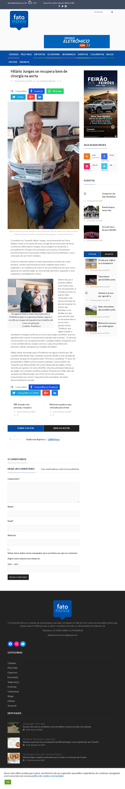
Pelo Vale (26, 54)
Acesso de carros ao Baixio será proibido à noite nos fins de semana (57, 726)
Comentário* (14, 479)
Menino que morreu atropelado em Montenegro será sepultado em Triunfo (61, 742)
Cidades (13, 54)
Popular (92, 254)
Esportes (39, 54)
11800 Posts (54, 439)
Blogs (109, 54)
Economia (54, 54)
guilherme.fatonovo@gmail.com (62, 635)
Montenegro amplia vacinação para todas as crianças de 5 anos (55, 757)
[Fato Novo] (19, 20)
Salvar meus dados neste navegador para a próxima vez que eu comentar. (43, 553)
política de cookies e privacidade (47, 776)
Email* (10, 521)
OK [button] (7, 782)
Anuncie (24, 62)
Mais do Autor (61, 428)
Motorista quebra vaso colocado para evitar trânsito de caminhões (60, 407)
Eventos (83, 54)
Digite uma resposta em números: (24, 558)
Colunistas (97, 54)
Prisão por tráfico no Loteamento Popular (106, 263)
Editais (13, 62)
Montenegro (29, 724)
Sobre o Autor (25, 428)
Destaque (27, 739)
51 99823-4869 (60, 630)
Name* (11, 506)
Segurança (68, 54)
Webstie (12, 535)
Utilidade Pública (53, 754)
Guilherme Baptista (47, 81)
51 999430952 (76, 630)
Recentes (109, 254)
